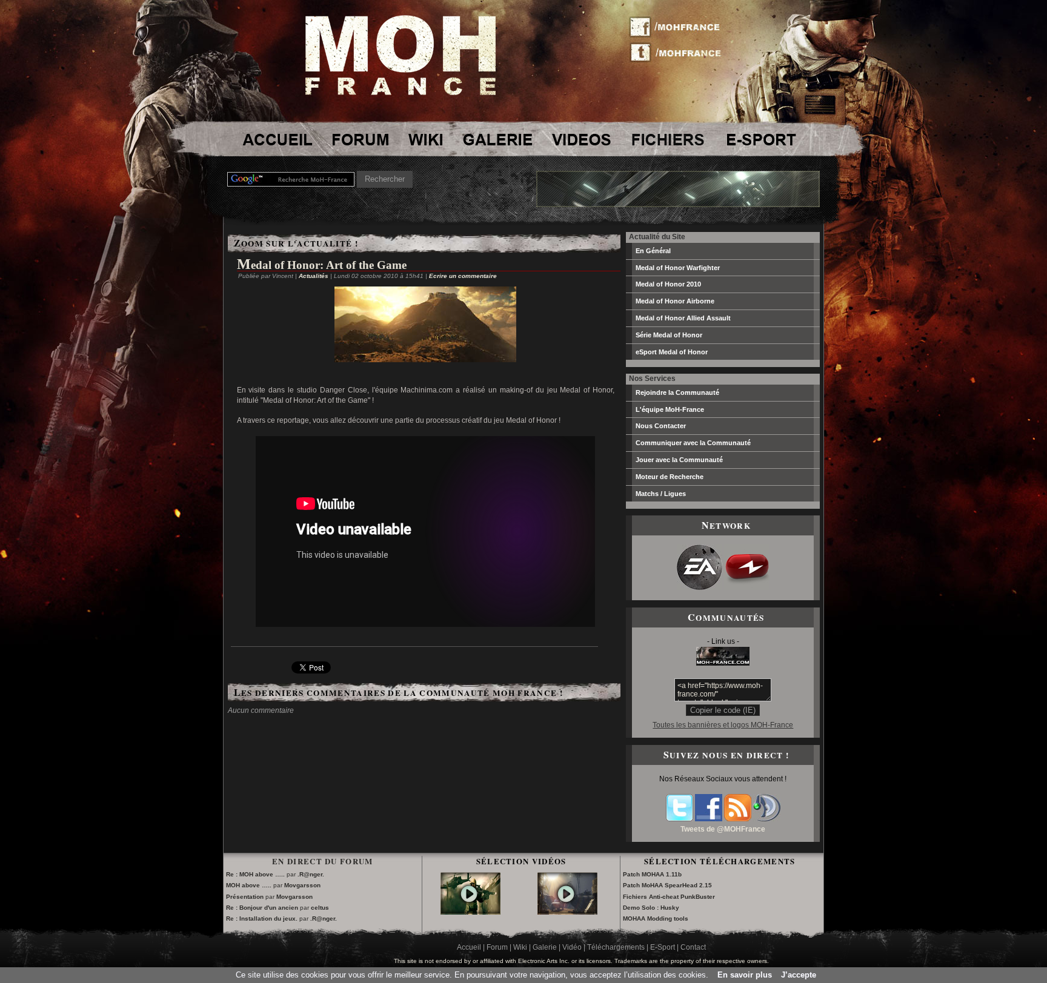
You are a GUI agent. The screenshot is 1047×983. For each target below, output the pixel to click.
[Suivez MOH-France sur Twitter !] (679, 51)
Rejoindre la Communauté (677, 392)
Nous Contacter (661, 425)
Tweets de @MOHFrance (722, 829)
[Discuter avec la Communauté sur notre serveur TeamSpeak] (766, 819)
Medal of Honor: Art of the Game (322, 265)
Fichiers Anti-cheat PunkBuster (669, 896)
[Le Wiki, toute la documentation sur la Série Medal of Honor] (425, 139)
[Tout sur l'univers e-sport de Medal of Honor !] (760, 139)
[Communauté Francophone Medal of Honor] (276, 139)
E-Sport (662, 947)
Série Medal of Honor (669, 335)
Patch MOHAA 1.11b (652, 874)
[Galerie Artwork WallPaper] (497, 139)
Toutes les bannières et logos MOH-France (723, 725)
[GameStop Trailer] (470, 906)
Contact (693, 947)
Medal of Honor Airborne (675, 301)
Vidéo (572, 947)
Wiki (520, 947)
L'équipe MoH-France (670, 409)
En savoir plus (744, 974)
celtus (320, 907)
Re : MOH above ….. (255, 874)
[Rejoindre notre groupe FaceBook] (708, 819)
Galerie (545, 947)
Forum (497, 947)
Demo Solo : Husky (651, 907)
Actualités (313, 276)
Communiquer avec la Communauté (693, 442)
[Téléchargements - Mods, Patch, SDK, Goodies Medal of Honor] (668, 139)
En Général (653, 250)
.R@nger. (310, 874)
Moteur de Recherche (669, 476)
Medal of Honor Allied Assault (683, 318)
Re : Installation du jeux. (262, 918)
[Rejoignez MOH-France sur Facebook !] (679, 27)
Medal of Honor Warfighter (678, 267)
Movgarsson (302, 885)
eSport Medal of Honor (672, 352)
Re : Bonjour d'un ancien (262, 907)
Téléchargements (616, 947)
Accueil (469, 947)
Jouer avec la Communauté (679, 459)
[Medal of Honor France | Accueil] (400, 92)
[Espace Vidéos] (582, 139)
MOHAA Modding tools (655, 918)
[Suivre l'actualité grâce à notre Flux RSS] (737, 819)
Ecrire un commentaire (463, 276)
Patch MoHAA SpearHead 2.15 (667, 885)
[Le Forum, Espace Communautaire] (358, 139)
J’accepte (798, 974)
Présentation (245, 896)
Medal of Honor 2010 (668, 284)
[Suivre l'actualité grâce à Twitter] (679, 819)
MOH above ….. (248, 885)
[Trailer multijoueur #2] (567, 906)
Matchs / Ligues (661, 493)
